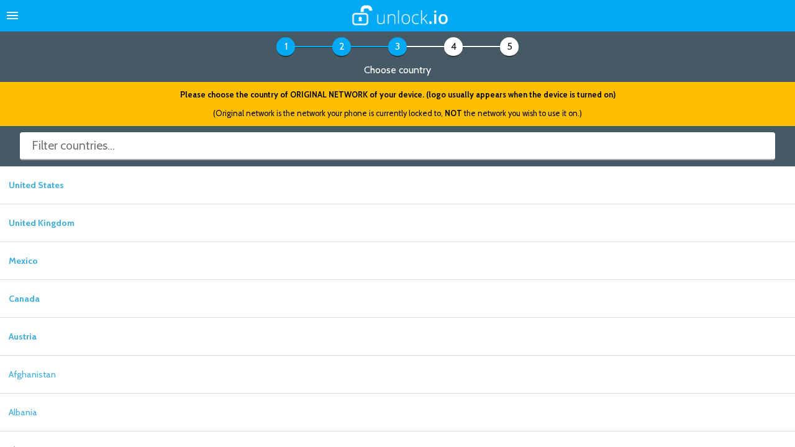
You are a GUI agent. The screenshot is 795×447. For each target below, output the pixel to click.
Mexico (23, 260)
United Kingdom (42, 222)
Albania (23, 412)
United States (36, 185)
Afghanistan (32, 374)
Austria (23, 336)
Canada (24, 298)
